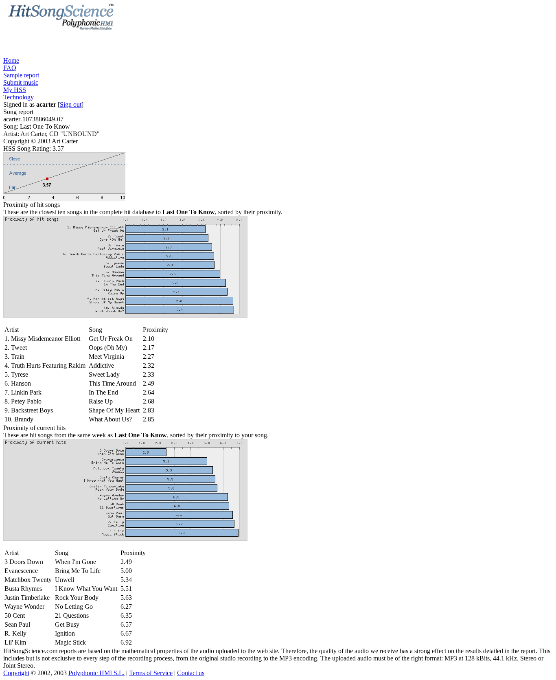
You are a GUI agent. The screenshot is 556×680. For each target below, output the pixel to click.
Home (11, 60)
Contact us (190, 672)
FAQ (9, 67)
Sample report (21, 75)
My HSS (14, 89)
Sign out (70, 104)
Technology (18, 97)
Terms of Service (151, 672)
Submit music (20, 82)
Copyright (16, 672)
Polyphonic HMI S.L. (96, 672)
